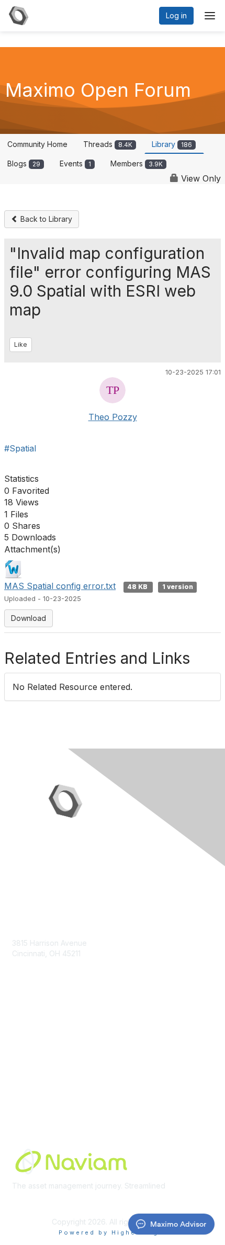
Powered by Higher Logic (113, 1232)
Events (75, 163)
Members (136, 163)
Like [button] (20, 344)
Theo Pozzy (112, 417)
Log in (176, 15)
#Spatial (20, 448)
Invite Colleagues (42, 1052)
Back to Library (45, 218)
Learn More (32, 1063)
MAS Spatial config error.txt (60, 586)
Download (28, 618)
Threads (107, 144)
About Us (27, 1073)
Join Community (39, 1042)
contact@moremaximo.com (58, 973)
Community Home (37, 144)
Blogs (23, 163)
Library (172, 144)
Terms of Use (35, 1083)
